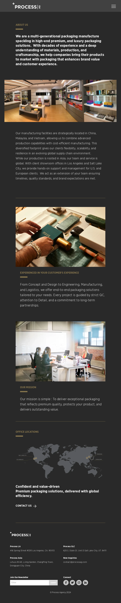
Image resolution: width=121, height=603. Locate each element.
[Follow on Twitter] (72, 582)
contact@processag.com (75, 562)
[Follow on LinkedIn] (85, 582)
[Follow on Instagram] (79, 582)
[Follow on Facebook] (66, 582)
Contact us (24, 506)
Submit (53, 583)
